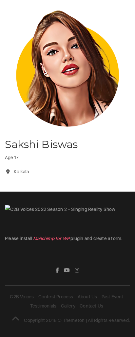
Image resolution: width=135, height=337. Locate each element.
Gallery (68, 306)
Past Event (113, 296)
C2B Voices (22, 296)
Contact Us (91, 306)
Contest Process (55, 296)
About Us (87, 296)
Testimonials (43, 306)
